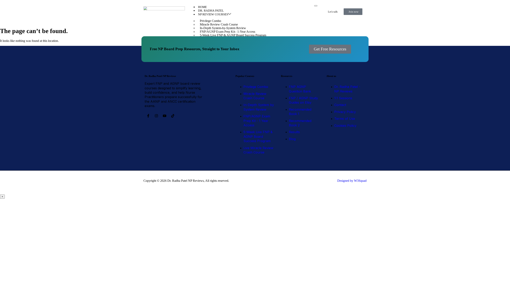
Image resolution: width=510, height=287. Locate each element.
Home (202, 7)
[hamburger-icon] (315, 5)
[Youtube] (164, 115)
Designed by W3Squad (352, 180)
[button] (330, 49)
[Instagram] (156, 115)
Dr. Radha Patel (211, 10)
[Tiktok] (172, 115)
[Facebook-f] (148, 115)
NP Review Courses (213, 14)
